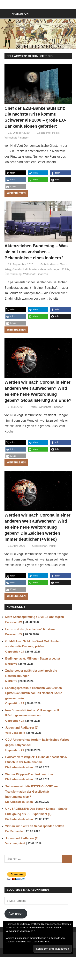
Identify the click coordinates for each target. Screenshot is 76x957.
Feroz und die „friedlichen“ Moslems (30, 629)
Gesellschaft (20, 269)
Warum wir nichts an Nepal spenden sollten (34, 826)
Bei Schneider (14, 831)
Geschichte (44, 132)
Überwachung (13, 273)
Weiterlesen (16, 193)
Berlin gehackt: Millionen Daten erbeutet (32, 658)
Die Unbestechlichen (19, 767)
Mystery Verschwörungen (44, 269)
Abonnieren (16, 913)
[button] (15, 172)
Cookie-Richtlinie (41, 941)
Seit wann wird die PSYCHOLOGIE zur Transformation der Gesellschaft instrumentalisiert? (31, 791)
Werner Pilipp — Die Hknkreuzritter (29, 774)
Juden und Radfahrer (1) (21, 838)
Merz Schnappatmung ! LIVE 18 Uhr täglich (35, 616)
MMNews (11, 663)
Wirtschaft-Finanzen (16, 137)
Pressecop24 (13, 622)
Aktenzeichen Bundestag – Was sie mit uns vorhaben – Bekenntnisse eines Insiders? (36, 251)
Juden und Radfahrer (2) (21, 727)
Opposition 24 (14, 651)
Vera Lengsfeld (15, 732)
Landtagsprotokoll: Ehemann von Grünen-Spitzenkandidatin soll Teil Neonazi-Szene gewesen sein (34, 693)
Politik (55, 132)
